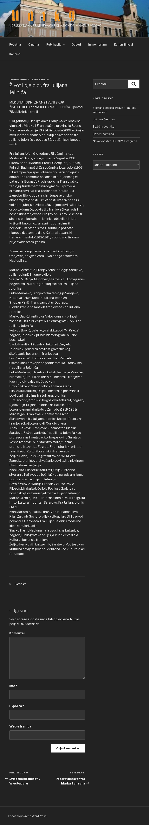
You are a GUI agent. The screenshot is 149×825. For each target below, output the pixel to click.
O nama (33, 44)
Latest (21, 584)
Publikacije (54, 44)
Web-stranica (20, 726)
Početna (15, 44)
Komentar (17, 633)
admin (44, 79)
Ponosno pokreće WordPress (27, 816)
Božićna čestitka (103, 126)
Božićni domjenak (104, 133)
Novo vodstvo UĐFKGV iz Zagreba (115, 141)
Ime (13, 686)
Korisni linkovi (123, 44)
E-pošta (16, 706)
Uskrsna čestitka (104, 119)
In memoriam (97, 44)
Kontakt (15, 54)
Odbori (76, 44)
